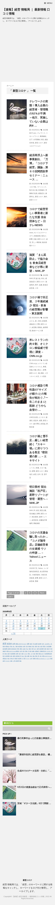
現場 (51, 658)
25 (13, 628)
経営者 (31, 581)
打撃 (38, 324)
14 (35, 623)
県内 (36, 656)
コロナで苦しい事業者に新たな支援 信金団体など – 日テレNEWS (38, 217)
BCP (30, 133)
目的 (11, 656)
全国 (37, 510)
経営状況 (35, 520)
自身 (8, 653)
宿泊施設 (32, 514)
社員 (41, 646)
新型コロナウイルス (20, 643)
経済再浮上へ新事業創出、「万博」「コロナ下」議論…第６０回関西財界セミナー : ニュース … (38, 167)
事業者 (16, 658)
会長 (4, 661)
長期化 (39, 327)
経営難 (34, 327)
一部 (14, 661)
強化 (34, 656)
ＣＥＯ (25, 653)
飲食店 (30, 646)
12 (20, 623)
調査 (42, 373)
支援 (35, 239)
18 (13, 626)
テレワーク (41, 133)
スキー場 (43, 468)
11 (13, 623)
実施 (31, 370)
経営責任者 (14, 648)
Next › (42, 593)
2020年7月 (33, 568)
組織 (33, 651)
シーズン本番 (34, 468)
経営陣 (39, 643)
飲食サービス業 (37, 331)
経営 (35, 474)
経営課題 (7, 656)
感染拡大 (41, 193)
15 (42, 623)
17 (6, 626)
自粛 (40, 285)
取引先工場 (33, 190)
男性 (18, 648)
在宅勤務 (36, 139)
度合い (39, 370)
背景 (24, 658)
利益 (20, 661)
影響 (31, 239)
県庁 (36, 285)
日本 (43, 643)
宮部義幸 (41, 190)
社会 (34, 653)
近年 (39, 474)
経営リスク (33, 200)
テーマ (27, 658)
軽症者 (31, 427)
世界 (45, 648)
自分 (20, 653)
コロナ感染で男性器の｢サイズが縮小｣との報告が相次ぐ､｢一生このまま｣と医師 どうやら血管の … (38, 397)
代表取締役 (12, 653)
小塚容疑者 (36, 575)
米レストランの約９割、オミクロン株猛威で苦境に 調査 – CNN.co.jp (38, 347)
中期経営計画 (43, 651)
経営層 (17, 661)
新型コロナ (39, 143)
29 (42, 628)
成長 (40, 420)
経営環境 (41, 648)
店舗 (11, 661)
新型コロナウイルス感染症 (12, 651)
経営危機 (5, 648)
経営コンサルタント (41, 658)
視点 (26, 656)
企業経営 (37, 651)
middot (23, 648)
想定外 (35, 420)
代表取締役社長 (48, 653)
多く (14, 646)
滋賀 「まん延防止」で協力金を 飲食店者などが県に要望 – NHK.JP (38, 262)
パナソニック (41, 187)
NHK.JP (32, 278)
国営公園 (43, 510)
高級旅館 (36, 523)
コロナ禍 (32, 187)
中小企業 (35, 643)
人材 (31, 658)
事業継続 (43, 136)
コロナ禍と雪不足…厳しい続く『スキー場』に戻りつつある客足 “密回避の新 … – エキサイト (38, 448)
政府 (48, 648)
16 (49, 623)
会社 (31, 643)
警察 (36, 581)
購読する (10, 723)
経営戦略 (49, 646)
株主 (8, 658)
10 (6, 623)
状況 (30, 651)
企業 (13, 643)
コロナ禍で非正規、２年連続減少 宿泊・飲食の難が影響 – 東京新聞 (38, 305)
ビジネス (42, 417)
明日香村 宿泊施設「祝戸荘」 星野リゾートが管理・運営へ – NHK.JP (38, 494)
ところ (48, 658)
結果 (17, 653)
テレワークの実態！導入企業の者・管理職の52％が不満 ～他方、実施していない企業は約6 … (38, 113)
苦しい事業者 (36, 242)
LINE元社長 (33, 417)
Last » (10, 596)
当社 (31, 656)
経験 (28, 656)
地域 (30, 648)
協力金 (38, 278)
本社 (39, 646)
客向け (43, 236)
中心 (27, 648)
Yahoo (40, 568)
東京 (33, 646)
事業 (44, 367)
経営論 (43, 424)
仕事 (21, 651)
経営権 (19, 658)
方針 (41, 656)
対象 (35, 370)
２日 (36, 288)
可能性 (34, 658)
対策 (42, 139)
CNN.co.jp (33, 363)
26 (20, 628)
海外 (45, 197)
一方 (31, 653)
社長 (24, 646)
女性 (23, 651)
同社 (11, 646)
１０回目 (43, 376)
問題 (44, 646)
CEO (27, 646)
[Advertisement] (27, 52)
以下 (31, 139)
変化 (29, 653)
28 (35, 628)
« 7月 (13, 633)
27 (27, 628)
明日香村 (35, 517)
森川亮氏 (36, 424)
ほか (34, 133)
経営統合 (20, 646)
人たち (31, 321)
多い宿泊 (38, 321)
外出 (42, 278)
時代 (4, 656)
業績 (37, 653)
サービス (7, 661)
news (31, 233)
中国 (32, 648)
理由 (26, 651)
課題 (21, 648)
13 (27, 623)
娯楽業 (44, 321)
